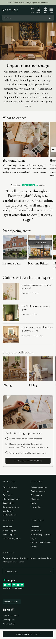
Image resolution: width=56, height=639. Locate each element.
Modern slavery (9, 515)
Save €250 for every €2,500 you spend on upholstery (28, 2)
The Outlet (36, 507)
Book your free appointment (28, 461)
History (6, 491)
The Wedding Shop (11, 538)
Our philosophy (10, 487)
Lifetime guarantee (11, 499)
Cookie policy (8, 619)
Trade (33, 503)
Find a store (36, 530)
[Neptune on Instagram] (13, 610)
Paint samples (9, 534)
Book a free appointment (28, 634)
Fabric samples (9, 530)
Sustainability (9, 503)
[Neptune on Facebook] (4, 610)
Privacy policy (8, 624)
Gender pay (8, 511)
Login (33, 538)
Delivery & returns (39, 487)
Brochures (7, 526)
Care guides (36, 495)
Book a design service (41, 534)
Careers (34, 546)
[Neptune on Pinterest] (8, 610)
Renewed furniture (11, 507)
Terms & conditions (11, 615)
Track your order (38, 491)
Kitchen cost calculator (41, 542)
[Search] (50, 18)
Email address (10, 568)
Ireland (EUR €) (11, 601)
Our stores (7, 495)
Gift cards (35, 499)
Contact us (35, 526)
